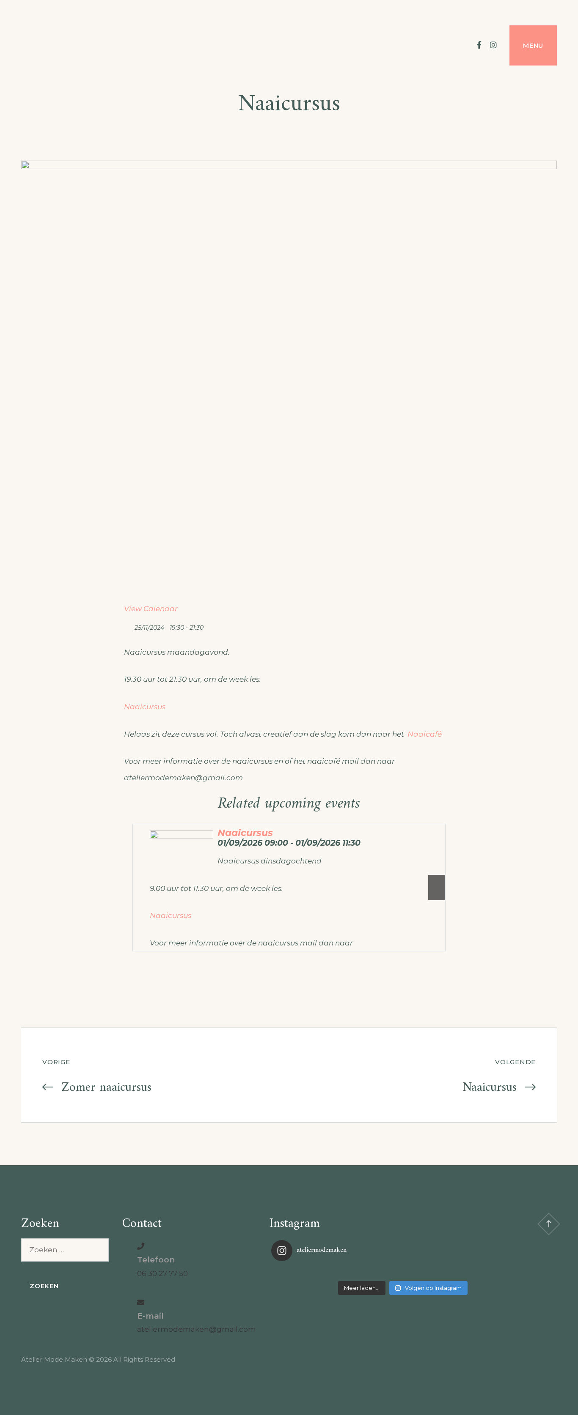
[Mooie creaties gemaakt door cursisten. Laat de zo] (490, 1272)
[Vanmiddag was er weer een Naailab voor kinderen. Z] (315, 1272)
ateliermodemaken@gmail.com (196, 1329)
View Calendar (151, 608)
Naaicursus (144, 706)
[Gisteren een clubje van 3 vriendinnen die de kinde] (403, 1272)
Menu (533, 45)
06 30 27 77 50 (162, 1273)
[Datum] (128, 626)
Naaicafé (425, 734)
